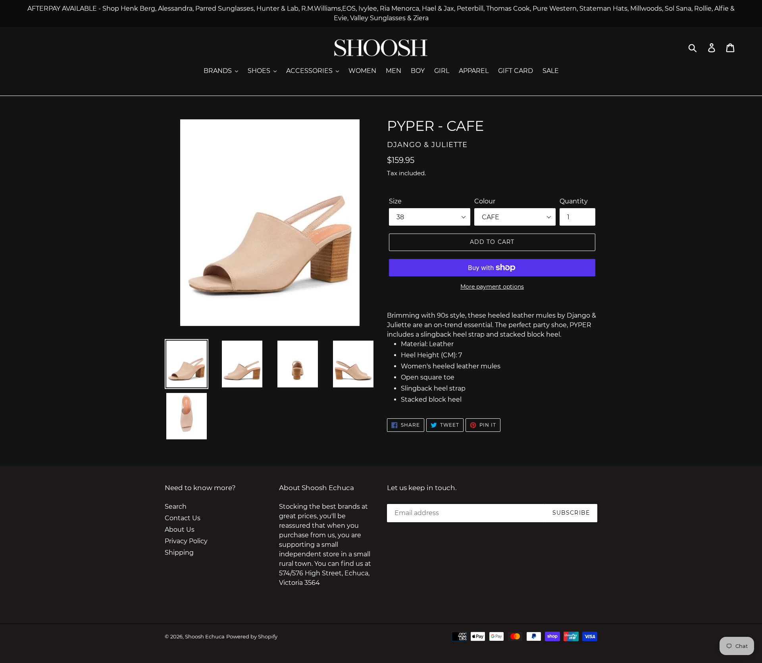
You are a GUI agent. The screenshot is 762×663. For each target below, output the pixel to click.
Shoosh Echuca (205, 636)
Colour (484, 201)
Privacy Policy (186, 541)
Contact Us (182, 518)
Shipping (179, 552)
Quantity (574, 201)
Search (176, 506)
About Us (179, 529)
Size (395, 201)
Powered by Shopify (251, 636)
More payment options (492, 286)
